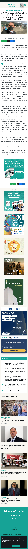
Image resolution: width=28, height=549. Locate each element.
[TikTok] (16, 515)
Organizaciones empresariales (14, 10)
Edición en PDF (14, 520)
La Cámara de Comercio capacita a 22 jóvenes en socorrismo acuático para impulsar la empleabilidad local (13, 474)
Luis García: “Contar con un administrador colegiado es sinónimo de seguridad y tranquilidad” (12, 500)
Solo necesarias (6, 545)
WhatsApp (4, 40)
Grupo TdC (14, 527)
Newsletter (9, 1)
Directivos (4, 444)
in (23, 184)
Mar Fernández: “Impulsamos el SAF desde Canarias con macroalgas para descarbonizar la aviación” (15, 386)
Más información (6, 541)
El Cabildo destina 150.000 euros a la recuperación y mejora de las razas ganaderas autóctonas (13, 420)
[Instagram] (14, 515)
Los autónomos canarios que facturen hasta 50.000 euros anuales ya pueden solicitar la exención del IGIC (14, 363)
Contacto (14, 1)
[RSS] (19, 515)
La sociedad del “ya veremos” (12, 390)
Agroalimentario (5, 417)
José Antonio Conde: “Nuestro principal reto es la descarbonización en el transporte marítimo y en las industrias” (14, 447)
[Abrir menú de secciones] (2, 5)
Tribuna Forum (14, 529)
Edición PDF (3, 1)
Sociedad (3, 470)
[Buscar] (26, 1)
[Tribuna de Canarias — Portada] (11, 5)
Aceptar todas (16, 545)
